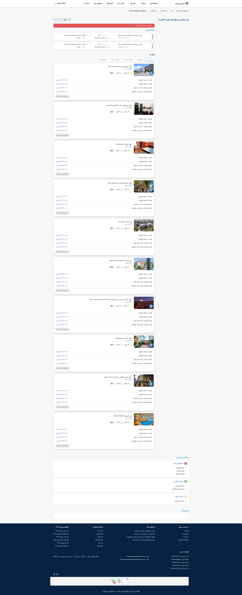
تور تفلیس (153, 11)
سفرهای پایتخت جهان (183, 11)
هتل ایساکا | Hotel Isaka (124, 144)
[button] (62, 96)
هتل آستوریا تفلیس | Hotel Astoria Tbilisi (118, 377)
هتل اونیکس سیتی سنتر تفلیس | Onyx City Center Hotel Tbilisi (111, 299)
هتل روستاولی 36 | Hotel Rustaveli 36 (119, 105)
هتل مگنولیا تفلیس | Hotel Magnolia (120, 183)
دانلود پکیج (58, 20)
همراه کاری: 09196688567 (180, 562)
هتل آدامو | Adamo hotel (123, 338)
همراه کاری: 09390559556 (180, 559)
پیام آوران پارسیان (108, 591)
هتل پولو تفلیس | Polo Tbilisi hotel (120, 66)
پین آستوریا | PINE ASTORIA (123, 416)
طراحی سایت (135, 591)
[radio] (154, 58)
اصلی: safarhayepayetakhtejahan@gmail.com (134, 559)
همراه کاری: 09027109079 (180, 565)
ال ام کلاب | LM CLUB (125, 222)
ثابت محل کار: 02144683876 (179, 568)
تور (172, 11)
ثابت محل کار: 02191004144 (180, 556)
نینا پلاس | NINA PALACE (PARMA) (121, 261)
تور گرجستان (163, 11)
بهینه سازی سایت (122, 591)
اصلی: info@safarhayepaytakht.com (137, 556)
